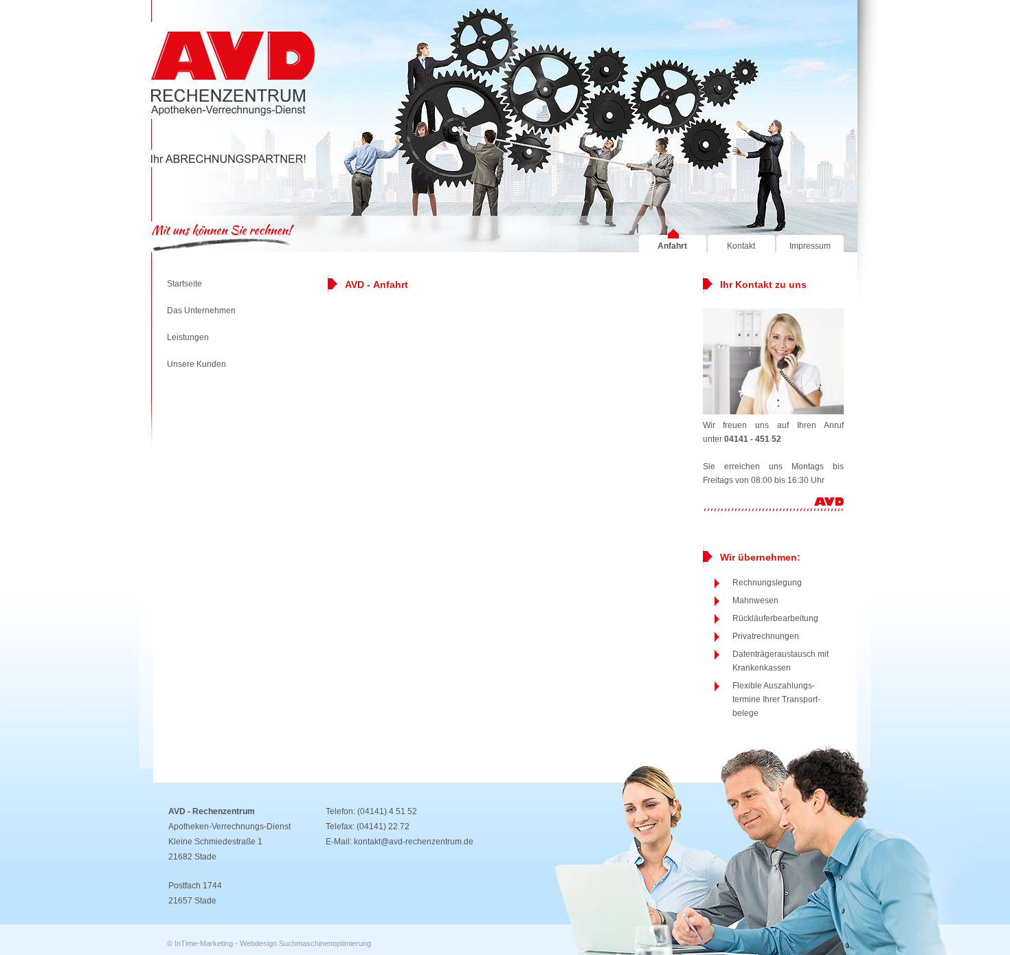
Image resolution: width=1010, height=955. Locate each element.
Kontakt (741, 246)
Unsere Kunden (196, 364)
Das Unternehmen (201, 310)
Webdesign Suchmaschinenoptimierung (305, 943)
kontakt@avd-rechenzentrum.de (413, 841)
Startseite (184, 284)
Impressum (810, 246)
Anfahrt (672, 246)
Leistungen (188, 337)
